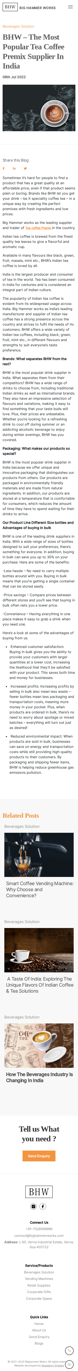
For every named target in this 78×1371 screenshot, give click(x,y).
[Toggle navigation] (70, 7)
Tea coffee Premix (38, 228)
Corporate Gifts (39, 1292)
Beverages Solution (39, 1272)
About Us (39, 1330)
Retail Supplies (39, 1285)
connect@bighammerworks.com (39, 1236)
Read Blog (13, 908)
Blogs (39, 1343)
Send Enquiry (39, 1156)
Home (39, 1324)
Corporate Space (39, 1298)
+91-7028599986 (39, 1229)
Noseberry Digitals (53, 1365)
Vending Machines (39, 1279)
